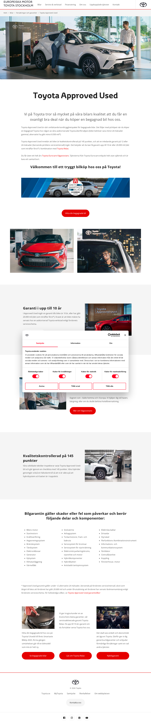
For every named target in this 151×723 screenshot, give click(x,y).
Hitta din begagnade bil (75, 213)
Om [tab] (110, 343)
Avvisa (41, 386)
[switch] (62, 376)
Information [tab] (75, 343)
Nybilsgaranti (113, 655)
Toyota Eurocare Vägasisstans (55, 155)
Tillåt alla (109, 386)
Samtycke (71, 693)
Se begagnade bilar (38, 655)
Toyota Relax (62, 148)
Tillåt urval (75, 386)
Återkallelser (84, 693)
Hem (5, 13)
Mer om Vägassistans (82, 410)
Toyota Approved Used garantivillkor (84, 593)
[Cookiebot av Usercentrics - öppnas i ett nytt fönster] (109, 335)
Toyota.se (46, 693)
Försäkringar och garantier (26, 13)
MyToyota (58, 693)
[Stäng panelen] (125, 335)
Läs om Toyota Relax (75, 655)
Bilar (11, 13)
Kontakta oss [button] (75, 702)
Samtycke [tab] (40, 343)
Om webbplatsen (102, 693)
